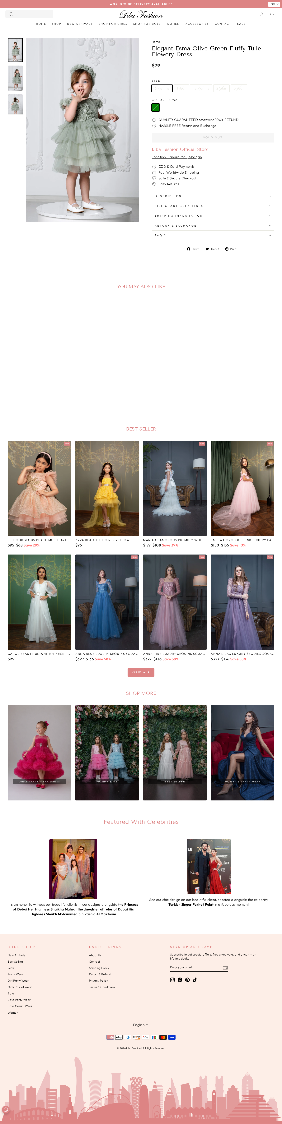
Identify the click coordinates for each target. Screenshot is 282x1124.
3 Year (239, 88)
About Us (95, 955)
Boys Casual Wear (20, 1006)
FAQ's (161, 235)
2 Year (221, 88)
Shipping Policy (99, 968)
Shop (56, 23)
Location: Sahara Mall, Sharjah (177, 157)
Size (156, 80)
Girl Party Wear (18, 980)
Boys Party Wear (19, 1000)
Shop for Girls (113, 23)
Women (173, 23)
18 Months (201, 88)
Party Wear (15, 974)
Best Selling (15, 961)
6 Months (162, 88)
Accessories (197, 23)
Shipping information (179, 215)
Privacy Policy (98, 980)
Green (155, 107)
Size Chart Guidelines (179, 206)
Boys (11, 993)
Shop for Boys (147, 23)
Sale (241, 23)
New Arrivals (80, 23)
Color (164, 100)
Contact (223, 23)
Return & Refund (100, 974)
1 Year (181, 88)
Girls (11, 968)
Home (41, 23)
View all (141, 672)
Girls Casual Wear (20, 987)
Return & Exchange (176, 225)
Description (168, 196)
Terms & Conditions (102, 987)
